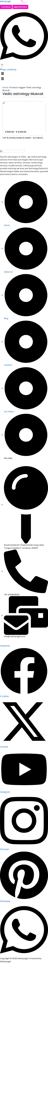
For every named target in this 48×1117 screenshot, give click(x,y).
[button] (24, 73)
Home (5, 87)
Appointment (20, 6)
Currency (6, 6)
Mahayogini (5, 1)
